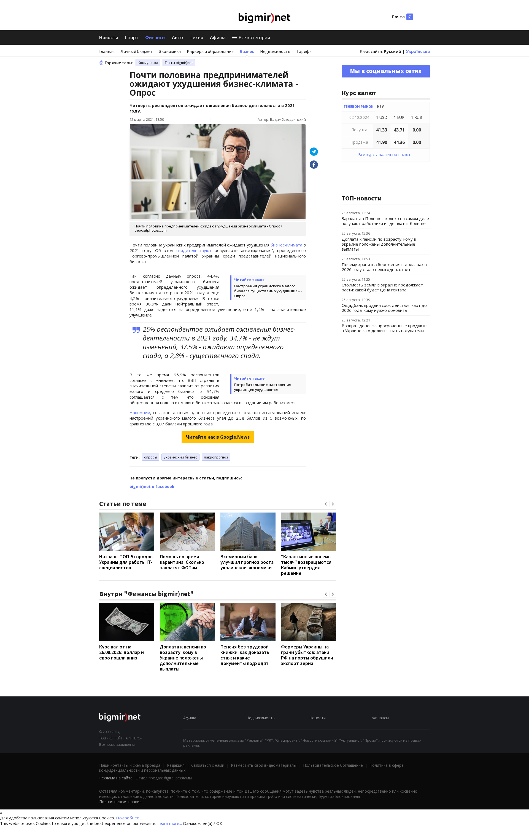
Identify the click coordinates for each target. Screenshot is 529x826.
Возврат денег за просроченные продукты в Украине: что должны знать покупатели (384, 328)
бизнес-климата (286, 245)
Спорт (132, 37)
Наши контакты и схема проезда (129, 765)
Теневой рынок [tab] (358, 106)
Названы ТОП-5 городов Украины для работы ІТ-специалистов (126, 562)
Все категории (254, 37)
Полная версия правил (120, 801)
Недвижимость (275, 51)
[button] (326, 504)
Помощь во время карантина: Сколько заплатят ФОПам (182, 562)
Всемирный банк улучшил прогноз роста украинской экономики (247, 562)
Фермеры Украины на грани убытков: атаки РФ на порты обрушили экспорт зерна (307, 654)
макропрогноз (216, 457)
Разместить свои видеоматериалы (263, 765)
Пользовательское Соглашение (333, 765)
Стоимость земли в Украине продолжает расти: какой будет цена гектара (382, 287)
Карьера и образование (210, 51)
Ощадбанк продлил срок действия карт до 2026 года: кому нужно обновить (384, 307)
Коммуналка (148, 62)
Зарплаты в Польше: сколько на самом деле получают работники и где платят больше (385, 221)
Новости (108, 37)
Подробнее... (129, 817)
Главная (106, 51)
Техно (196, 37)
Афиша (218, 37)
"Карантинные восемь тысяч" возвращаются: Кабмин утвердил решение (307, 564)
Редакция (176, 765)
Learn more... (169, 823)
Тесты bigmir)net (179, 62)
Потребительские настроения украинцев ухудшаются (262, 387)
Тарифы (304, 51)
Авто (177, 37)
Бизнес (247, 51)
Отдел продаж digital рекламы (164, 778)
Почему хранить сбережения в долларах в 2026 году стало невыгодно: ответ (384, 267)
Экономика (170, 51)
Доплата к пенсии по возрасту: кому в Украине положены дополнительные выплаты (183, 657)
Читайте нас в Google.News (218, 437)
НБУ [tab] (380, 106)
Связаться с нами (207, 765)
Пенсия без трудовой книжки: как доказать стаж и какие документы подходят (244, 654)
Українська (418, 51)
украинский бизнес (180, 457)
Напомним (139, 412)
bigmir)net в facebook (151, 486)
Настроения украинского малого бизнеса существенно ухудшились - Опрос (268, 290)
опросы (150, 457)
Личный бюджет (136, 51)
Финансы (155, 37)
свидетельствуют (194, 250)
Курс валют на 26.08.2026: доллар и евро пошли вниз (121, 652)
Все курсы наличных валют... (386, 154)
